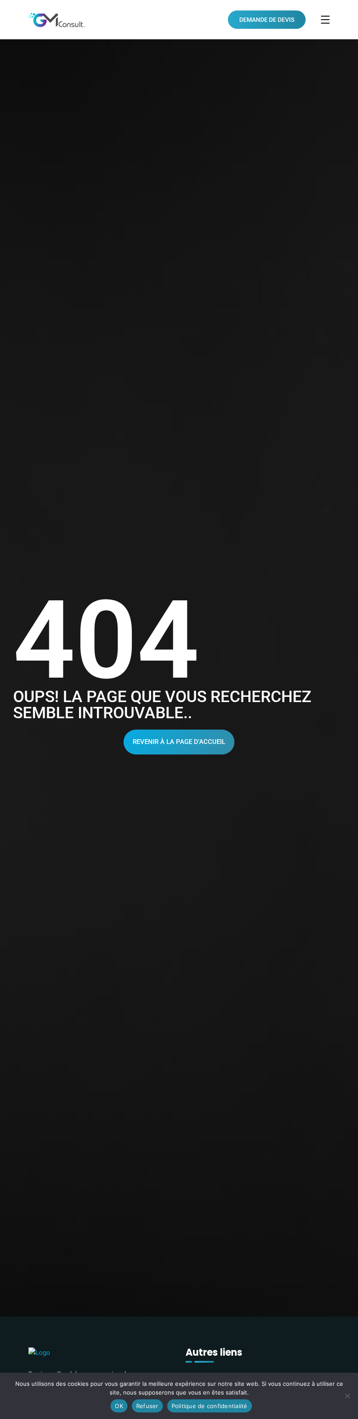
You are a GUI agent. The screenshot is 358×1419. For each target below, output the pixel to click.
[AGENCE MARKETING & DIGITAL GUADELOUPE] (56, 19)
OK (119, 1405)
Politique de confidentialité (210, 1405)
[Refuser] (347, 1395)
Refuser (147, 1405)
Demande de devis (266, 19)
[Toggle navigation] (325, 20)
